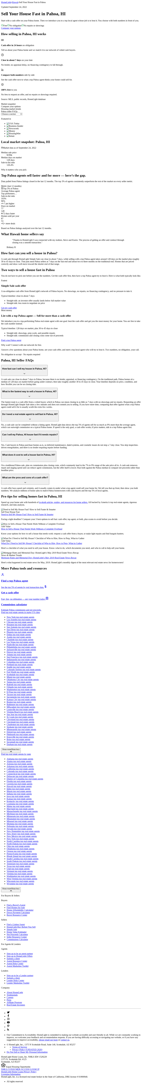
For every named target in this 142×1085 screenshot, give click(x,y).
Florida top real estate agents (19, 781)
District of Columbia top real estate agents (25, 779)
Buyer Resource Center (17, 915)
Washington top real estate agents (21, 689)
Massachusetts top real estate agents (22, 811)
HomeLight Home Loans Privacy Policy (18, 1072)
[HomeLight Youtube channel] (8, 1023)
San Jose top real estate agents (20, 714)
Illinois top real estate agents (19, 791)
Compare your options (11, 28)
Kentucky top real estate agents (20, 801)
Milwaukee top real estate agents (21, 707)
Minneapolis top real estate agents (21, 729)
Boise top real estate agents (18, 739)
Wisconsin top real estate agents (20, 881)
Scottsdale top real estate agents (20, 674)
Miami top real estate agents (19, 677)
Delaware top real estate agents (20, 776)
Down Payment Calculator (18, 912)
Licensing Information (11, 1074)
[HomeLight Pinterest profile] (8, 1027)
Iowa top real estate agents (18, 796)
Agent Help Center (15, 963)
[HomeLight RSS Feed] (8, 1030)
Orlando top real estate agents (19, 687)
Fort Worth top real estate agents (21, 672)
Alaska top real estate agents (19, 761)
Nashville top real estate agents (20, 644)
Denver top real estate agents (19, 652)
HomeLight (6, 2)
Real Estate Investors (16, 1005)
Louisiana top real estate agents (20, 804)
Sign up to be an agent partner (20, 953)
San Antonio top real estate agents (21, 627)
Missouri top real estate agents (20, 821)
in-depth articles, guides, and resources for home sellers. (63, 502)
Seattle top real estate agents (19, 667)
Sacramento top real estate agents (21, 697)
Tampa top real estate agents (19, 682)
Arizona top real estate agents (19, 764)
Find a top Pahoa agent (11, 340)
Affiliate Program (14, 1002)
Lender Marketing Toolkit (18, 983)
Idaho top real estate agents (18, 789)
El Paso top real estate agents (19, 692)
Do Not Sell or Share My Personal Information (27, 1052)
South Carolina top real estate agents (22, 859)
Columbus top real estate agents (20, 662)
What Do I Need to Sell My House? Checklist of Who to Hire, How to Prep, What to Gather (41, 543)
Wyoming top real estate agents (20, 884)
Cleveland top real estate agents (20, 719)
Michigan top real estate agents (20, 814)
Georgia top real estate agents (19, 784)
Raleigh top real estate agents (19, 684)
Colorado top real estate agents (20, 771)
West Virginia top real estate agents (22, 879)
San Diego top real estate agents (21, 629)
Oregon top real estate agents (19, 851)
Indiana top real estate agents (19, 794)
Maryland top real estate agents (20, 809)
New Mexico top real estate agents (22, 836)
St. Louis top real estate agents (20, 717)
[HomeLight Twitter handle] (8, 1013)
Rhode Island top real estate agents (22, 856)
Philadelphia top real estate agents (21, 647)
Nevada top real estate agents (19, 829)
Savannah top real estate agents (20, 742)
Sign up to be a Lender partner (20, 975)
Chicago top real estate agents (20, 622)
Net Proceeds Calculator (17, 934)
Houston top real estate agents (20, 624)
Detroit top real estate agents (19, 732)
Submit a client (13, 958)
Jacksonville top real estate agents (21, 649)
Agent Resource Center (17, 961)
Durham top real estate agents (19, 744)
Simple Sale (12, 929)
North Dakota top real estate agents (22, 844)
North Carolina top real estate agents (22, 841)
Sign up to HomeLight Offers (19, 956)
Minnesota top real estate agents (20, 816)
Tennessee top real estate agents (20, 864)
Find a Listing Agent (16, 924)
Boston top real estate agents (19, 702)
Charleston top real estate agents (21, 724)
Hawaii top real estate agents (19, 786)
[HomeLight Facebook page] (8, 1016)
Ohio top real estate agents (18, 846)
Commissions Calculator (17, 939)
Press (9, 1000)
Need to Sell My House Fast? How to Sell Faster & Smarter (27, 514)
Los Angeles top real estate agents (21, 619)
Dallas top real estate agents (19, 634)
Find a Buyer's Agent (16, 905)
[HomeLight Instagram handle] (8, 1019)
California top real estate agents (20, 769)
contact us (65, 1040)
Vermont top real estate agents (20, 871)
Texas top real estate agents (18, 866)
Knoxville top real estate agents (20, 737)
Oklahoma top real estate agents (20, 849)
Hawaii (15, 2)
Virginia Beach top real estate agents (22, 712)
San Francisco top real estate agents (22, 657)
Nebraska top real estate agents (20, 826)
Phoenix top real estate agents (19, 632)
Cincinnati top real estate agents (20, 722)
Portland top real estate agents (20, 664)
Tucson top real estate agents (19, 694)
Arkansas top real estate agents (20, 766)
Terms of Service (19, 1047)
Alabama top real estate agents (20, 759)
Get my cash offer (9, 308)
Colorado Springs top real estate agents (24, 669)
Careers (10, 997)
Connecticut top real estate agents (21, 774)
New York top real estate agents (20, 617)
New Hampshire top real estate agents (23, 831)
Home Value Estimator (16, 932)
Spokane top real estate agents (20, 727)
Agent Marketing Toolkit (17, 966)
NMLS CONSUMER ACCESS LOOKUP (20, 1069)
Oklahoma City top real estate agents (23, 679)
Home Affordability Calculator (20, 910)
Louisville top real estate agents (20, 709)
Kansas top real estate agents (19, 799)
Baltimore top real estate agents (20, 704)
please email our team (48, 1040)
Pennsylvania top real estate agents (22, 854)
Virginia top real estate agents (19, 874)
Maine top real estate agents (19, 806)
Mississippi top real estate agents (21, 819)
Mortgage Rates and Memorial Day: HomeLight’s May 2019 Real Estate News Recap (38, 558)
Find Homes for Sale (16, 907)
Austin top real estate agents (19, 637)
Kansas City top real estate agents (21, 699)
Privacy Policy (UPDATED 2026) (27, 1049)
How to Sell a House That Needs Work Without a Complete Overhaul (31, 529)
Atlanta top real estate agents (19, 654)
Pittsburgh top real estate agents (20, 734)
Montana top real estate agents (20, 824)
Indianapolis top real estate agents (21, 659)
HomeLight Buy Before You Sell (21, 927)
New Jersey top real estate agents (21, 834)
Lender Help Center (15, 980)
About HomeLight (15, 992)
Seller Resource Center (17, 937)
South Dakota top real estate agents (22, 861)
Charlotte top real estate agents (20, 639)
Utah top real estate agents (18, 869)
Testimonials (12, 995)
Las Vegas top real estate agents (20, 642)
